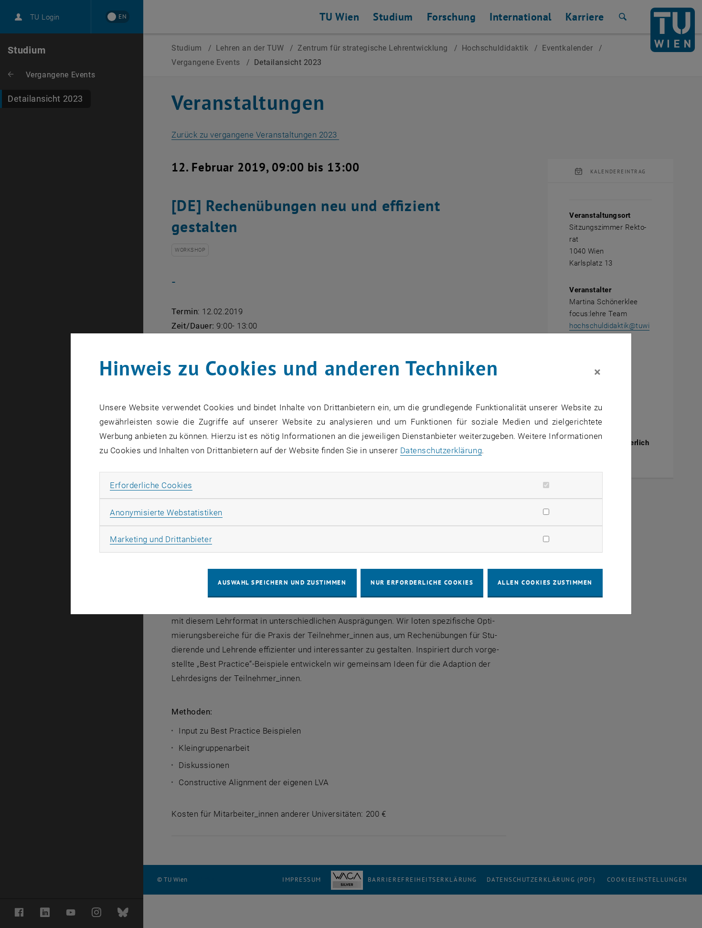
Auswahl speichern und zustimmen (282, 582)
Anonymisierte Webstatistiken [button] (166, 512)
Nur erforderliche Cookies (422, 582)
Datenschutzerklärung (441, 450)
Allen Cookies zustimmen (545, 582)
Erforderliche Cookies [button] (151, 485)
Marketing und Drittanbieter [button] (161, 539)
